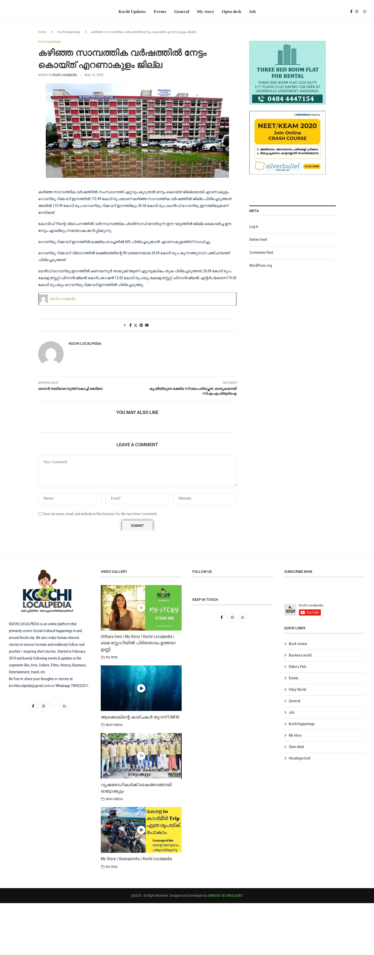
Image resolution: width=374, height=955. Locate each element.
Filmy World (297, 689)
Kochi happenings (68, 32)
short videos (114, 725)
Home (42, 32)
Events (160, 11)
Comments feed (261, 252)
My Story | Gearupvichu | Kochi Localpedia (136, 858)
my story (112, 657)
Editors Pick (297, 666)
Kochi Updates (132, 11)
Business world (300, 655)
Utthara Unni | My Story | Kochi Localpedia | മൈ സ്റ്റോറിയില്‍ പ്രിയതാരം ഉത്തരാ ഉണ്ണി (138, 643)
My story (205, 11)
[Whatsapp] (364, 11)
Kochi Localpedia (65, 75)
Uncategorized (299, 758)
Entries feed (258, 239)
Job (252, 11)
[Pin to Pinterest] (141, 325)
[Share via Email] (147, 325)
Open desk (231, 11)
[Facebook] (351, 11)
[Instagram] (356, 11)
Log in (253, 226)
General (181, 11)
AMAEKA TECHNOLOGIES (225, 895)
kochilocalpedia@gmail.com (30, 685)
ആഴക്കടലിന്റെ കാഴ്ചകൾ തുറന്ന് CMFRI (140, 717)
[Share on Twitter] (135, 325)
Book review (298, 643)
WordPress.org (260, 265)
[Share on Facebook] (131, 325)
